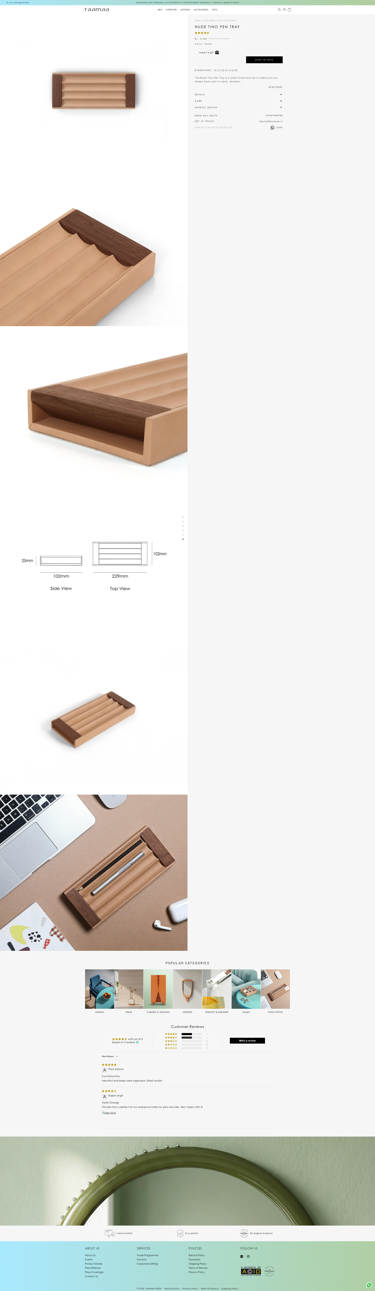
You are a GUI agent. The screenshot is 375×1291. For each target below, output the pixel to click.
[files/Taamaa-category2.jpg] (128, 989)
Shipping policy (229, 1288)
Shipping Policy (198, 1263)
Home (197, 20)
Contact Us (91, 1276)
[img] (109, 1064)
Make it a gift (206, 52)
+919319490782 (274, 115)
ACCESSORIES (209, 20)
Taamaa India (153, 1288)
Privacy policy (190, 1288)
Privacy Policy (197, 1272)
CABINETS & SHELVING (158, 1012)
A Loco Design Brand (18, 2)
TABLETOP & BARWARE (217, 1012)
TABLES (128, 1012)
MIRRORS (187, 1012)
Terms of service (209, 1288)
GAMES (246, 1012)
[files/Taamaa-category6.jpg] (216, 989)
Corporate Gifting (147, 1263)
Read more (276, 87)
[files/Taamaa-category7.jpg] (246, 989)
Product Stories (93, 1263)
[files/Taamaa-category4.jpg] (158, 989)
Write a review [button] (247, 1040)
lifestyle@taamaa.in (271, 121)
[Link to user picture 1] (109, 1118)
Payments (194, 1259)
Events (89, 1259)
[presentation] (88, 988)
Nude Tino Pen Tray (226, 20)
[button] (279, 9)
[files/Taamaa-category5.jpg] (187, 989)
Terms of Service (198, 1267)
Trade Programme (147, 1255)
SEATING (99, 1012)
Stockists (141, 1259)
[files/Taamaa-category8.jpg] (275, 989)
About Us (90, 1255)
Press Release (93, 1267)
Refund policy (172, 1288)
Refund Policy (197, 1255)
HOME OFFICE (275, 1012)
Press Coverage (94, 1272)
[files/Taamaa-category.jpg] (99, 989)
